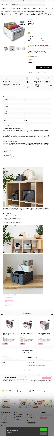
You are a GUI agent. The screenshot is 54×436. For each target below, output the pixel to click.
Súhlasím (43, 429)
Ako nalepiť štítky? (4, 420)
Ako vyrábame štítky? (4, 422)
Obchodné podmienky (30, 417)
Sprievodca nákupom (30, 414)
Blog (33, 0)
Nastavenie (9, 432)
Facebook (17, 391)
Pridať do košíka (44, 67)
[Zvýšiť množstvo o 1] (35, 67)
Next (52, 314)
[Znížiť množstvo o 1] (29, 67)
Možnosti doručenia (44, 29)
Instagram (20, 391)
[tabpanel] (9, 331)
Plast (24, 113)
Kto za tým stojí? (3, 414)
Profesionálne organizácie (5, 416)
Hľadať (43, 417)
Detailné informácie (31, 62)
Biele (24, 99)
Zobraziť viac (27, 369)
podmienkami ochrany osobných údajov (45, 380)
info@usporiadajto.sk (16, 0)
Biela (24, 118)
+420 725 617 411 (5, 0)
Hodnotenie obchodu (27, 351)
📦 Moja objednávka (31, 422)
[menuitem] (4, 8)
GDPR (28, 418)
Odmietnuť (43, 433)
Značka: (30, 21)
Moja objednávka (3, 425)
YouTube (23, 391)
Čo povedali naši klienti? (5, 419)
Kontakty (28, 420)
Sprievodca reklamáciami (31, 415)
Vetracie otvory (26, 115)
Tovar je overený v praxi (5, 417)
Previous (2, 314)
